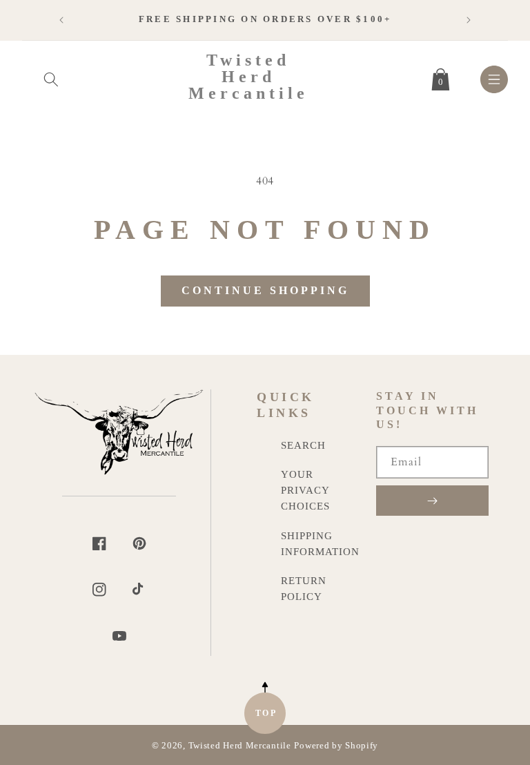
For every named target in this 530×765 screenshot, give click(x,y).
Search (303, 445)
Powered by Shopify (336, 746)
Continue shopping (265, 290)
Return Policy (303, 588)
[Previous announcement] (61, 20)
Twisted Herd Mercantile (239, 746)
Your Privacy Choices (305, 490)
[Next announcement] (468, 20)
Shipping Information (320, 543)
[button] (51, 76)
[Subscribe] (432, 500)
